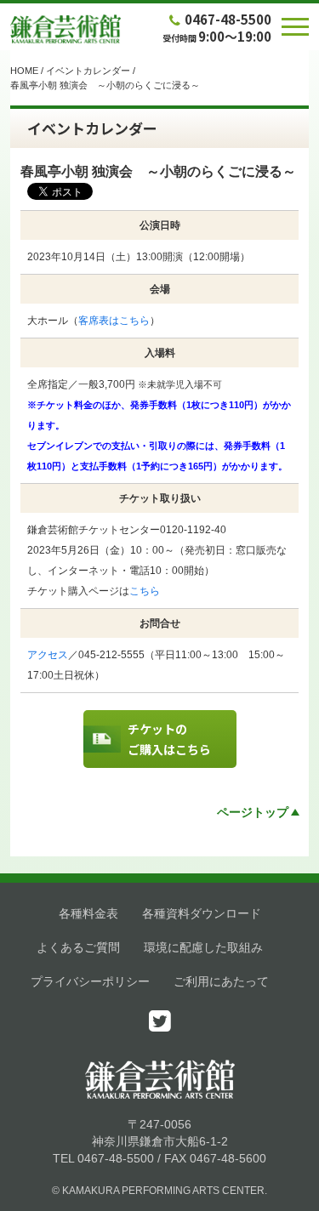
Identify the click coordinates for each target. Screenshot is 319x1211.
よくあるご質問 (78, 947)
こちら (144, 591)
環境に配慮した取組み (203, 947)
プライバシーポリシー (90, 981)
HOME (24, 70)
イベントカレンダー (88, 70)
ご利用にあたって (221, 981)
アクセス (47, 655)
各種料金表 (88, 913)
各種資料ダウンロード (201, 913)
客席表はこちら (114, 321)
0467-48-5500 (228, 19)
